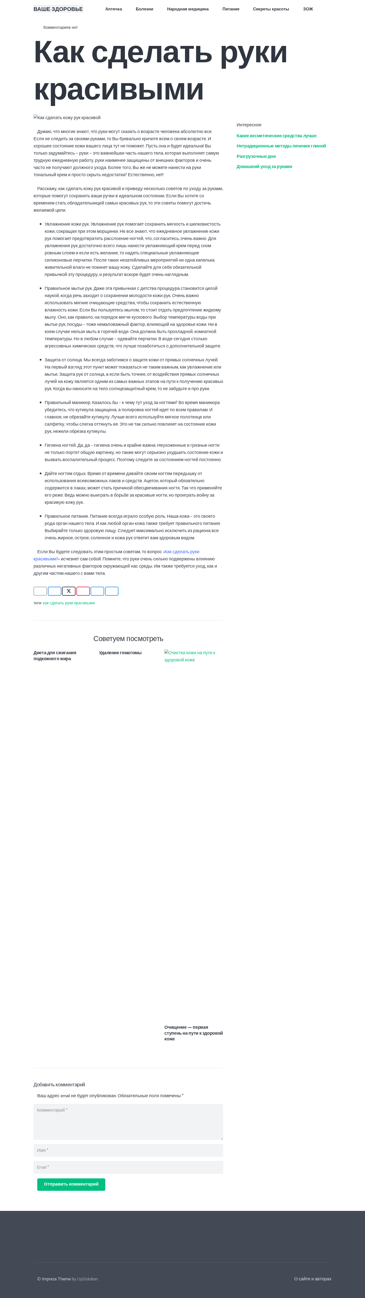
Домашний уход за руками (264, 166)
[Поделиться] (54, 591)
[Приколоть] (83, 591)
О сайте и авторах (312, 1279)
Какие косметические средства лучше (277, 135)
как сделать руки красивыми (69, 603)
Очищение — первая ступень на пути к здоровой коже (193, 1033)
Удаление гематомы (120, 652)
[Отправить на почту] (40, 591)
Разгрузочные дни (256, 156)
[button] (328, 8)
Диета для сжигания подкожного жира (55, 655)
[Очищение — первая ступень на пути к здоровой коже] (193, 653)
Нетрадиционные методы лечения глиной (281, 145)
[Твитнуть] (68, 591)
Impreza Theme (56, 1279)
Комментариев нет (60, 27)
